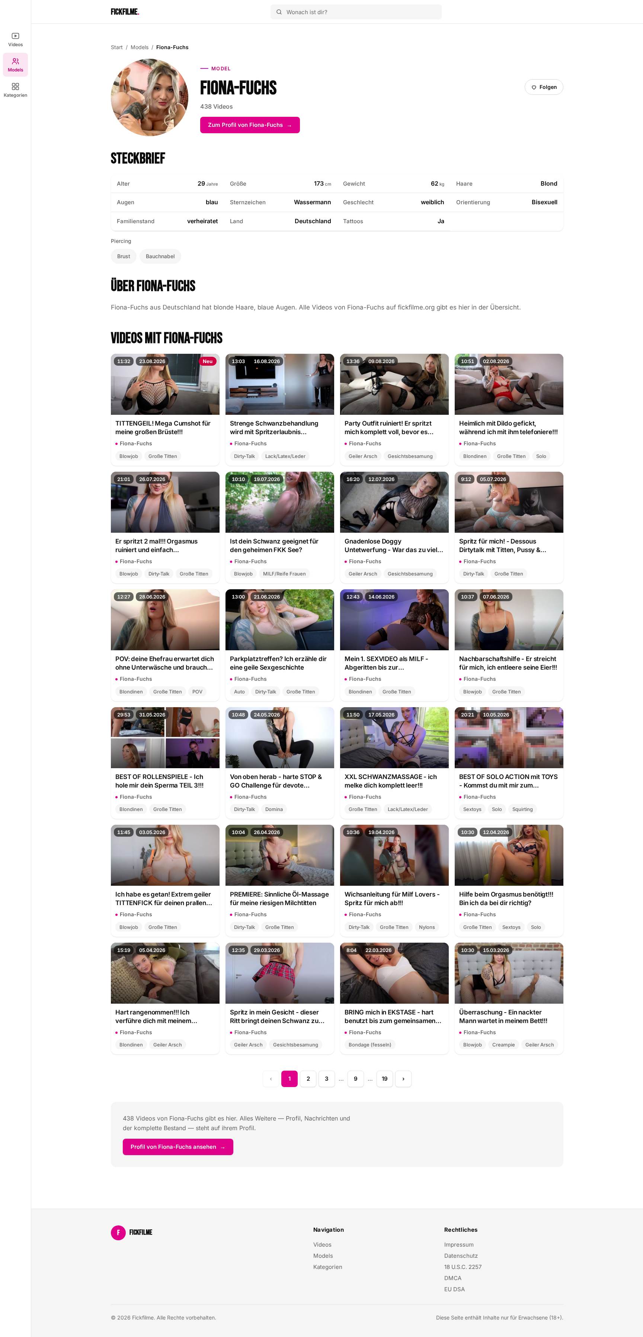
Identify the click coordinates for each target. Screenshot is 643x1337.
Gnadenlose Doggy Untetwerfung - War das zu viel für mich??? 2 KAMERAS (391, 546)
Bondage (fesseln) (370, 1045)
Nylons (427, 927)
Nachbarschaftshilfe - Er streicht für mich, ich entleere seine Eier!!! (508, 663)
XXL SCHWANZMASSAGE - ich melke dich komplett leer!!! (391, 781)
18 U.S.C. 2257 (463, 1266)
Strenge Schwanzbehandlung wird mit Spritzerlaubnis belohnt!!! (274, 428)
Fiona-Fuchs (136, 443)
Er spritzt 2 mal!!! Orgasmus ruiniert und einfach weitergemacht (156, 546)
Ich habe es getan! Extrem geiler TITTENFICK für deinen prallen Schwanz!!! (163, 899)
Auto (239, 692)
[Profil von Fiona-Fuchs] (149, 97)
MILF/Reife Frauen (284, 574)
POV (197, 692)
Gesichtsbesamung (410, 456)
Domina (274, 809)
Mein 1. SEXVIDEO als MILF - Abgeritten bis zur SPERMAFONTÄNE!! (386, 663)
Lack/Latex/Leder (285, 456)
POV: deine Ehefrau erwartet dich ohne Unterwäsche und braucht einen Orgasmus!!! (164, 663)
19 (385, 1078)
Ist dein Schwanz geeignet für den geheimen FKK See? (274, 546)
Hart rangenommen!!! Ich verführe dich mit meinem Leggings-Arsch (153, 1017)
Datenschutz (461, 1255)
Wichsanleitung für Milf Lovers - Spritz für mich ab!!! (392, 899)
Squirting (522, 809)
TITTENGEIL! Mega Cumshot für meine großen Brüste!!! (163, 428)
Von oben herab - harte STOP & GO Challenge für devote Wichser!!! (276, 781)
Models (15, 70)
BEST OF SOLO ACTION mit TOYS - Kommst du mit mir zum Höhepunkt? (508, 781)
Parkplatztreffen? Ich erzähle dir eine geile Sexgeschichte (278, 663)
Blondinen (475, 456)
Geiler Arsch (363, 456)
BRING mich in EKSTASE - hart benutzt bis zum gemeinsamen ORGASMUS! (390, 1017)
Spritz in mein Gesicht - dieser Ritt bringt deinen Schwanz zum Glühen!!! (277, 1017)
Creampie (503, 1045)
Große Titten (162, 456)
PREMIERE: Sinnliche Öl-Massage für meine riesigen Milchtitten (279, 899)
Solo (541, 456)
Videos (15, 44)
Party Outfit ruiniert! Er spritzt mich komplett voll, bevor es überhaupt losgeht (388, 428)
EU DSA (454, 1289)
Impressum (459, 1244)
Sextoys (472, 809)
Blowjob (128, 456)
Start (117, 47)
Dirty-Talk (244, 456)
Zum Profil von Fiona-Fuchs (254, 127)
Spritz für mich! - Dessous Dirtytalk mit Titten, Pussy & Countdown (499, 546)
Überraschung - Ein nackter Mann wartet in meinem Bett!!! (503, 1017)
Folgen (547, 89)
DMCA (452, 1278)
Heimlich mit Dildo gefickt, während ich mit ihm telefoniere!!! (508, 428)
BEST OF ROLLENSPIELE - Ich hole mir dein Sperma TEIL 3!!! (159, 781)
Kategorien (15, 95)
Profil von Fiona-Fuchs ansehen (182, 1149)
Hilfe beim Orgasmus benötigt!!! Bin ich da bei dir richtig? (506, 899)
